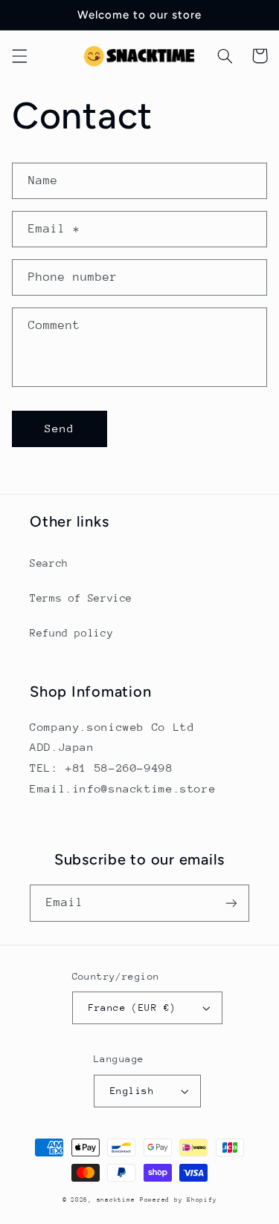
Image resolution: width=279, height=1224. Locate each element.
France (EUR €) (132, 1007)
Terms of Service (81, 598)
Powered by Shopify (178, 1199)
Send (59, 428)
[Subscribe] (231, 903)
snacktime (116, 1199)
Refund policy (71, 633)
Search (49, 563)
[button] (19, 56)
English (132, 1090)
